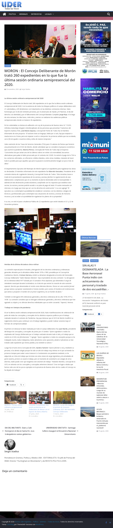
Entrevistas (36, 14)
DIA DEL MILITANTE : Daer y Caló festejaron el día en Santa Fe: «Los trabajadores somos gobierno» (19, 431)
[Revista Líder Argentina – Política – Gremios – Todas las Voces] (4, 14)
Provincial (94, 260)
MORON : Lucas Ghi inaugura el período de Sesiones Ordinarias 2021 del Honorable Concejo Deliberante (64, 408)
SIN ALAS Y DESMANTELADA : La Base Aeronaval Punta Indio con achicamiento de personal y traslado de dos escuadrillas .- (95, 277)
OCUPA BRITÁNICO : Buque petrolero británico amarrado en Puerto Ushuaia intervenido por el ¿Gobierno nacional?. (103, 418)
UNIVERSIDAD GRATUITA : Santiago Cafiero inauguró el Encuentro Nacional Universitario (59, 431)
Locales (48, 14)
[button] (53, 14)
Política (12, 14)
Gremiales (23, 14)
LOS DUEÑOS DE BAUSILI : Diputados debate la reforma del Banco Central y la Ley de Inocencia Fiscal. (103, 361)
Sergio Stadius (25, 89)
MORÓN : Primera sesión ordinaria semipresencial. (13, 406)
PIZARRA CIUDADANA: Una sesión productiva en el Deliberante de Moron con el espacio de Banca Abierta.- (39, 408)
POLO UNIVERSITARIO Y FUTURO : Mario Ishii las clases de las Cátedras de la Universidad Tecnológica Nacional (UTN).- (103, 334)
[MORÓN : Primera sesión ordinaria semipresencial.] (15, 397)
